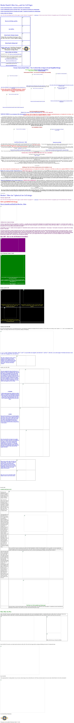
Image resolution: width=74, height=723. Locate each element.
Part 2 (38, 155)
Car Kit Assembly (41, 70)
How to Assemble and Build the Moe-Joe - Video (13, 204)
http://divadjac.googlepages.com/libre (11, 58)
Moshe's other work (5, 47)
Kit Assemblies (38, 69)
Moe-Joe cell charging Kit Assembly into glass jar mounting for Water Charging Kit (61, 101)
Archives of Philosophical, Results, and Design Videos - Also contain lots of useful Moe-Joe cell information (19, 9)
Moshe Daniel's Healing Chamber (11, 35)
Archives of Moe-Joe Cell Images (6, 13)
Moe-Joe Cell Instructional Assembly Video (9, 107)
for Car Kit (43, 101)
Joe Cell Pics (11, 29)
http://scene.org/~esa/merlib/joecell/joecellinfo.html (10, 62)
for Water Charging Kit (20, 107)
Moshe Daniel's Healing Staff (11, 43)
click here (36, 15)
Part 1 (36, 155)
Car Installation (45, 69)
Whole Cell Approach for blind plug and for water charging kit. (36, 85)
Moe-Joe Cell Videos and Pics (11, 21)
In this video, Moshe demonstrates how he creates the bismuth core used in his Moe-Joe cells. (61, 85)
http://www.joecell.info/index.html (15, 54)
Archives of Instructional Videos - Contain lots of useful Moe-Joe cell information (15, 7)
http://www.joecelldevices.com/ (11, 65)
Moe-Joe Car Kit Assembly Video (36, 101)
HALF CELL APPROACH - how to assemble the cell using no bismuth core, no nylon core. (13, 88)
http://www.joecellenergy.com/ (11, 60)
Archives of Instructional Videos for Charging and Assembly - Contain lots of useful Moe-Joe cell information (20, 11)
